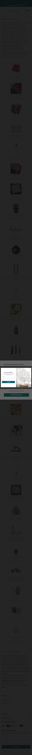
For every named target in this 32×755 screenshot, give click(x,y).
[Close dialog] (30, 368)
